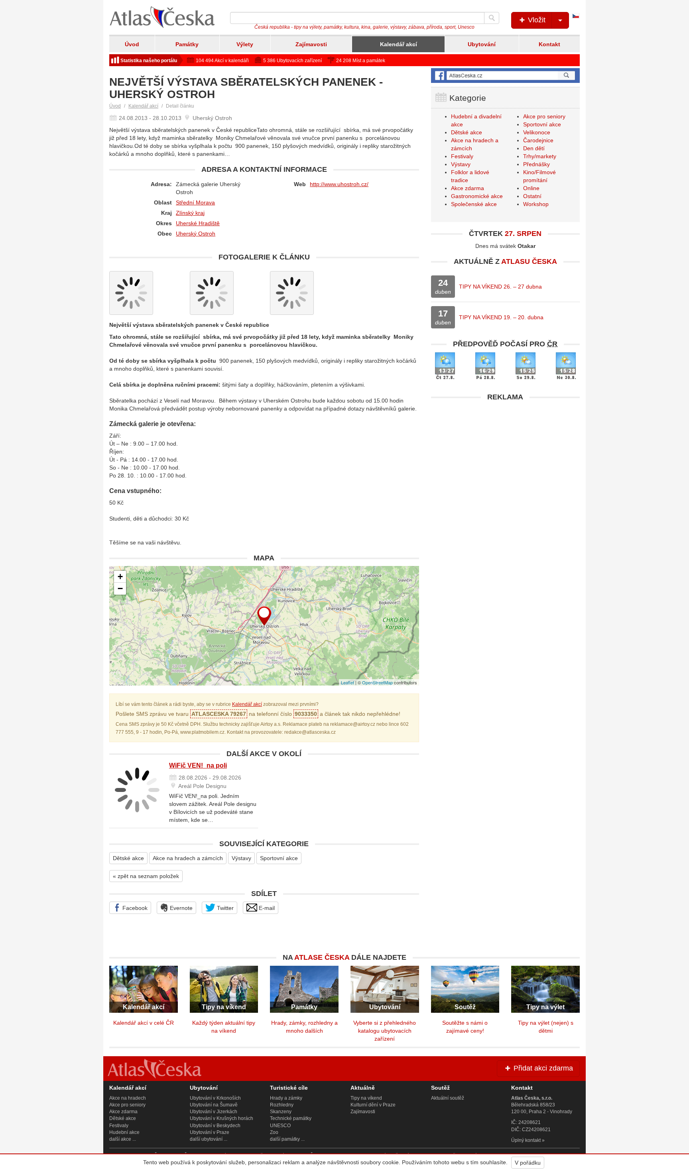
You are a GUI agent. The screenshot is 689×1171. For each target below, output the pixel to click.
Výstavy (241, 858)
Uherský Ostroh (195, 233)
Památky (187, 44)
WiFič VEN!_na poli (198, 765)
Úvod (132, 44)
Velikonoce (536, 132)
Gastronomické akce (477, 196)
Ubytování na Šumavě (214, 1105)
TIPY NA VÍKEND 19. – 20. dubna (501, 317)
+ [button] (120, 577)
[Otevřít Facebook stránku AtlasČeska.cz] (505, 75)
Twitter (224, 908)
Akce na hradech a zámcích (188, 858)
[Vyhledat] (491, 18)
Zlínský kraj (190, 213)
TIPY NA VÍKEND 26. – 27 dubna (500, 286)
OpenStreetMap (377, 682)
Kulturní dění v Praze (373, 1105)
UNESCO (280, 1125)
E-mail (266, 908)
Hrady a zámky (286, 1098)
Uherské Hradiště (198, 223)
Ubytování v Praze (209, 1132)
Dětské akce (128, 858)
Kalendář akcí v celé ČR (143, 1023)
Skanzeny (280, 1111)
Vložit (535, 20)
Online (531, 188)
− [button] (120, 588)
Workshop (536, 204)
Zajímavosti (311, 44)
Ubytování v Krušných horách (221, 1118)
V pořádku (528, 1162)
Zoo (274, 1132)
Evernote (180, 908)
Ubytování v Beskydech (215, 1125)
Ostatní (532, 196)
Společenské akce (474, 204)
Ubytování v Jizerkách (213, 1111)
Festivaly (462, 156)
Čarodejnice (538, 140)
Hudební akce (124, 1132)
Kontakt (549, 44)
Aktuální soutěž (447, 1098)
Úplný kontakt (526, 1140)
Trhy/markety (539, 156)
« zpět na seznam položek (146, 876)
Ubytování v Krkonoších (215, 1098)
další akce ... (122, 1139)
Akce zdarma (467, 188)
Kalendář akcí (398, 44)
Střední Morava (195, 202)
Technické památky (290, 1118)
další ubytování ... (208, 1139)
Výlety (244, 44)
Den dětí (534, 148)
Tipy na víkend (366, 1098)
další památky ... (287, 1139)
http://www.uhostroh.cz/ (339, 184)
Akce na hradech (127, 1098)
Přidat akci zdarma (542, 1068)
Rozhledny (281, 1105)
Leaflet (347, 682)
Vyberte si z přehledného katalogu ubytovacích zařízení (384, 1031)
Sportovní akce (279, 858)
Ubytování (482, 44)
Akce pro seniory (544, 116)
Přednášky (536, 164)
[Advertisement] (505, 461)
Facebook (134, 908)
